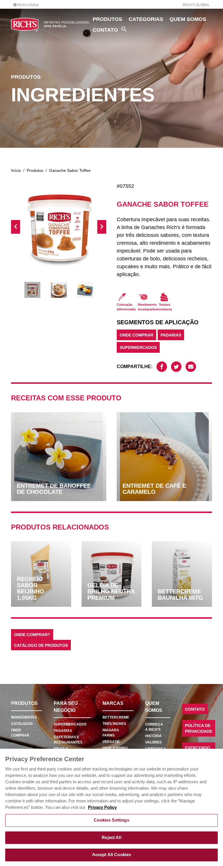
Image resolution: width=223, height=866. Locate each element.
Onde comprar (20, 732)
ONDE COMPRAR (136, 335)
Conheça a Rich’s (154, 727)
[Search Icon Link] (124, 29)
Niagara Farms (110, 732)
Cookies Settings (111, 820)
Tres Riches (114, 724)
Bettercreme (115, 717)
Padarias (171, 335)
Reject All (111, 837)
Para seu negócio (66, 707)
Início (16, 170)
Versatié (111, 742)
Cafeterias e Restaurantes (68, 739)
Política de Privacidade (198, 728)
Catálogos (22, 724)
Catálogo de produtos (41, 645)
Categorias (146, 19)
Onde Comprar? (32, 635)
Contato (105, 30)
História (153, 736)
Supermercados (138, 347)
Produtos (107, 19)
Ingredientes (24, 717)
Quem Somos (188, 19)
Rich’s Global (196, 5)
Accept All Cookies (111, 854)
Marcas (112, 703)
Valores (153, 742)
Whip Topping (115, 748)
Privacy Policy (102, 807)
